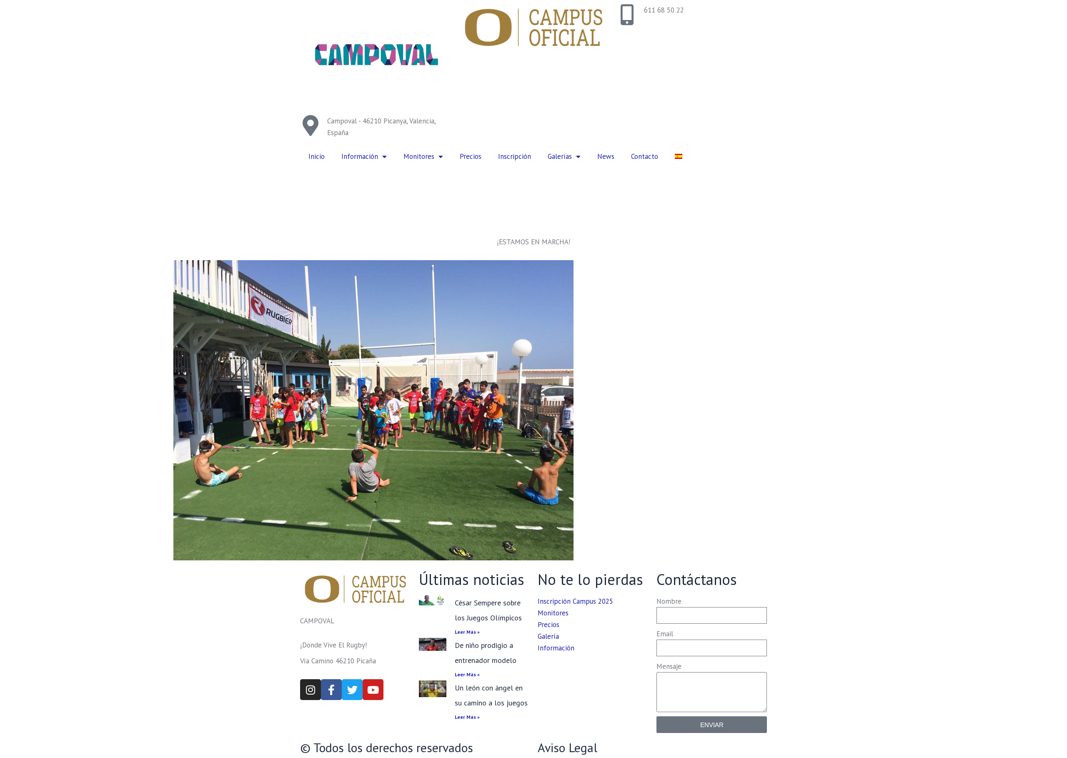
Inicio (316, 156)
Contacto (644, 156)
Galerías (560, 156)
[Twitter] (352, 689)
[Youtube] (373, 689)
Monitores (418, 156)
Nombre (668, 601)
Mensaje (668, 666)
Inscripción (514, 156)
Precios (470, 156)
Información (359, 156)
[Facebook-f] (331, 689)
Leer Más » (467, 632)
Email (664, 633)
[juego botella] (373, 410)
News (605, 156)
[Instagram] (310, 689)
